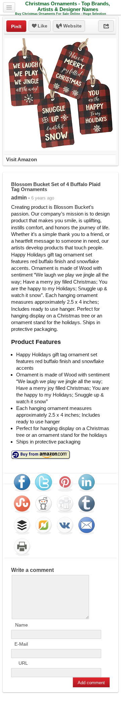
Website (72, 25)
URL (23, 663)
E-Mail (21, 644)
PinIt (16, 26)
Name (21, 625)
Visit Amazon (21, 159)
